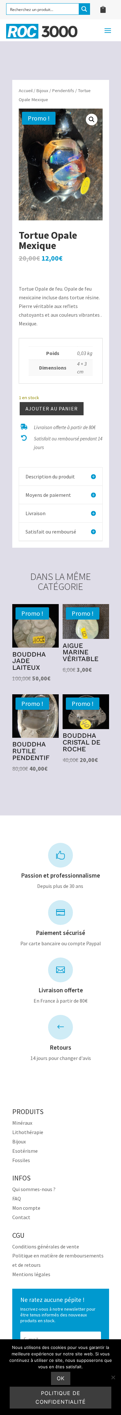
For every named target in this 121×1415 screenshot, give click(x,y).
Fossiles (21, 1160)
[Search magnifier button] (84, 9)
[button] (91, 119)
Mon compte (26, 1208)
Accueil (26, 90)
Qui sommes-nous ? (33, 1189)
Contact (21, 1217)
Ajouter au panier (51, 408)
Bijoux (42, 90)
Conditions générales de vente (45, 1246)
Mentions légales (31, 1274)
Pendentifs (63, 90)
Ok (61, 1378)
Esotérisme (25, 1151)
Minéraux (22, 1123)
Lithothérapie (27, 1132)
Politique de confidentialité (60, 1397)
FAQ (16, 1198)
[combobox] (61, 273)
